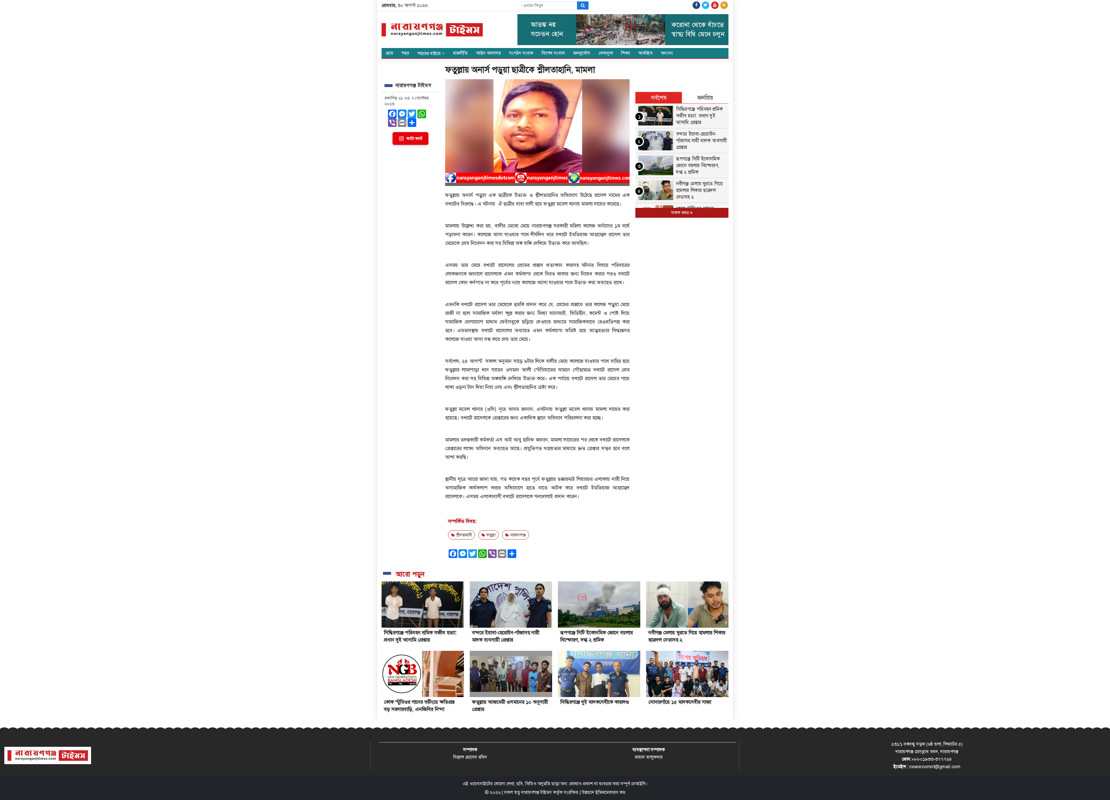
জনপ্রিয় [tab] (705, 97)
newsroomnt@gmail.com (934, 767)
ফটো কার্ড (414, 138)
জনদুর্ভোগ (581, 53)
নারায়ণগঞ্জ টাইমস (536, 792)
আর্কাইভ (645, 53)
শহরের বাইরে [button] (429, 53)
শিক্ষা (625, 53)
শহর (405, 53)
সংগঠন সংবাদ (521, 53)
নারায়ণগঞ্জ (517, 534)
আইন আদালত (488, 53)
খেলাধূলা (605, 53)
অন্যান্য (667, 53)
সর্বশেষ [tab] (659, 97)
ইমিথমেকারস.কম (610, 792)
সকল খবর (680, 213)
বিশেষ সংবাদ (553, 53)
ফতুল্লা (490, 534)
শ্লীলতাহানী (463, 534)
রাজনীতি (460, 53)
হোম (389, 53)
